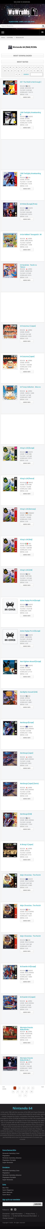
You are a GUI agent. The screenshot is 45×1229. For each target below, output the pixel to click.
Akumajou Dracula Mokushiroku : (26, 1029)
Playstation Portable (9, 1160)
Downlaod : (26, 92)
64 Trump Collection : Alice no (30, 387)
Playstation (6, 1155)
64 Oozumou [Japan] (27, 356)
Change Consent (8, 1218)
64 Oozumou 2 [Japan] (28, 326)
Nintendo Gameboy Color (11, 1153)
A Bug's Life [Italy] (26, 539)
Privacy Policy (30, 1214)
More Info (26, 97)
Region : (25, 86)
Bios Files (5, 1188)
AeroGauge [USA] (26, 814)
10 (31, 1091)
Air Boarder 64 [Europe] (28, 966)
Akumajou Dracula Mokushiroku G (26, 1059)
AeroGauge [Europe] (27, 722)
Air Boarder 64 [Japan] (27, 997)
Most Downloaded (22, 55)
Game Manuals (7, 1192)
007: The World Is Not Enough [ (30, 82)
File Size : (26, 90)
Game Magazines (8, 1190)
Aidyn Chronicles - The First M (30, 875)
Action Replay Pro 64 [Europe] (30, 600)
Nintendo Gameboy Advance (11, 1158)
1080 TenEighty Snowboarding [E (30, 114)
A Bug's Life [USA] (26, 570)
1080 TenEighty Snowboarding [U (30, 175)
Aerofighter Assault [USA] (28, 692)
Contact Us (6, 1216)
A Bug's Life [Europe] (27, 448)
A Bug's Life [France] (27, 478)
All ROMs (10, 37)
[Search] (43, 26)
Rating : (24, 94)
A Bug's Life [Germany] (28, 509)
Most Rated (22, 62)
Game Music (6, 1194)
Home (3, 37)
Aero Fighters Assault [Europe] (30, 661)
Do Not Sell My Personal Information (25, 1216)
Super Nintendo (7, 1162)
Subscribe (37, 1204)
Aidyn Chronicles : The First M (30, 905)
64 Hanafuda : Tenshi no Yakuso (28, 266)
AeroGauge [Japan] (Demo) (29, 783)
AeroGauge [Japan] (26, 753)
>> (25, 1095)
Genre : (27, 88)
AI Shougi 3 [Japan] (26, 844)
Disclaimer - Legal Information (12, 1214)
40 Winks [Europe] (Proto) (28, 204)
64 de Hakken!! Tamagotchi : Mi (31, 234)
